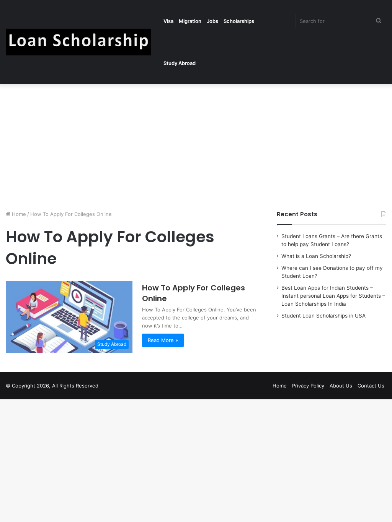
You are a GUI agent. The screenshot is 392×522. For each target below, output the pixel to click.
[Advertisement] (196, 145)
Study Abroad (179, 63)
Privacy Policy (308, 386)
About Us (341, 386)
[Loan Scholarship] (78, 42)
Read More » (163, 340)
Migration (190, 21)
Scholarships (239, 21)
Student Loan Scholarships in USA (323, 316)
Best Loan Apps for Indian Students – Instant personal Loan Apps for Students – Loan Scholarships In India (333, 296)
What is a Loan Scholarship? (316, 256)
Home (18, 214)
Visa (168, 21)
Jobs (212, 21)
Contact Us (371, 386)
